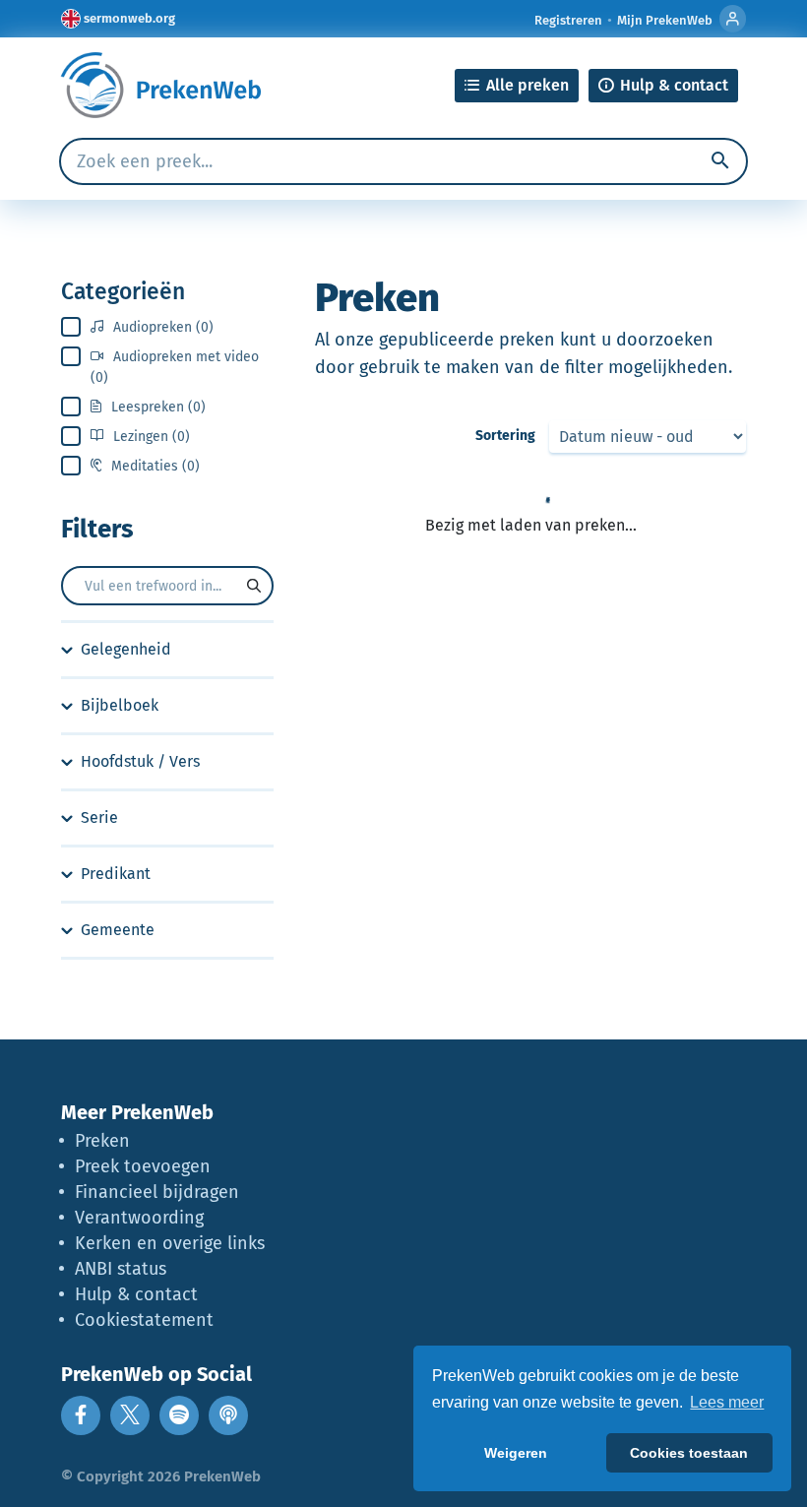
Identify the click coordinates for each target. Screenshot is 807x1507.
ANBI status (120, 1269)
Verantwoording (139, 1217)
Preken (102, 1141)
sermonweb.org (129, 18)
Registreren (568, 20)
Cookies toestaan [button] (689, 1453)
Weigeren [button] (515, 1453)
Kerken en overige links (170, 1243)
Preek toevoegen (143, 1166)
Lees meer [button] (727, 1402)
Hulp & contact (136, 1294)
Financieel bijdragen (157, 1192)
